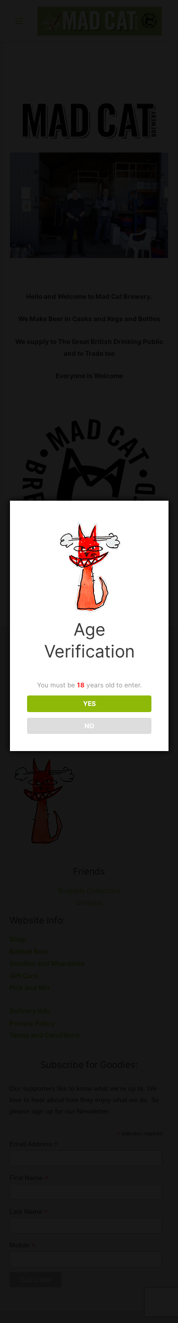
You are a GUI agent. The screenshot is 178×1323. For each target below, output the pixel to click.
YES (89, 703)
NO (89, 726)
